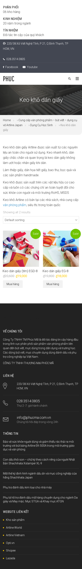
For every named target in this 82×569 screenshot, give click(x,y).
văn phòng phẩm (14, 205)
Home (7, 120)
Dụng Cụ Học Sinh (41, 125)
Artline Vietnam (15, 535)
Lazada (10, 558)
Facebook (11, 67)
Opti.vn (10, 543)
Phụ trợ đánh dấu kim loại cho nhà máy (27, 487)
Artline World (14, 527)
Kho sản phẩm (15, 519)
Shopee (11, 550)
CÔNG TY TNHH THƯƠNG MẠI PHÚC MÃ (28, 363)
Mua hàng (13, 284)
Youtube (31, 67)
